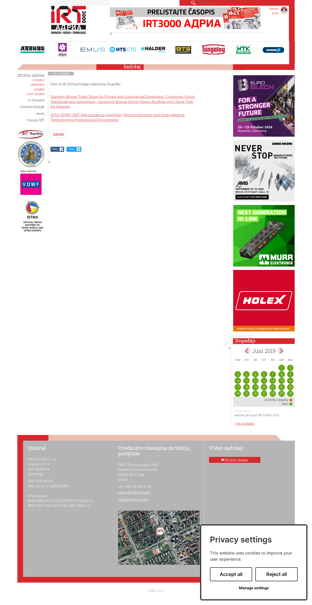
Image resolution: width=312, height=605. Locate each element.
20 (264, 387)
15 (281, 381)
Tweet (71, 149)
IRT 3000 (69, 22)
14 (273, 381)
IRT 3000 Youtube (236, 460)
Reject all (276, 574)
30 (290, 393)
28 (273, 393)
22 (281, 387)
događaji (64, 73)
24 (238, 393)
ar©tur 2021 (156, 591)
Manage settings (254, 588)
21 (273, 387)
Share (54, 149)
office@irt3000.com (134, 492)
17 (238, 387)
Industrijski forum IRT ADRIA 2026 (257, 415)
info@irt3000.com (133, 499)
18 (246, 387)
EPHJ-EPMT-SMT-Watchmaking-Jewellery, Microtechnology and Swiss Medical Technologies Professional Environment (117, 117)
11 (246, 381)
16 (290, 381)
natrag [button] (58, 134)
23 (290, 387)
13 (264, 381)
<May (247, 350)
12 (255, 381)
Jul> (281, 350)
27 (264, 393)
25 (246, 393)
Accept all (231, 574)
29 (281, 393)
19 (255, 387)
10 (238, 381)
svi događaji (244, 423)
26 (255, 393)
